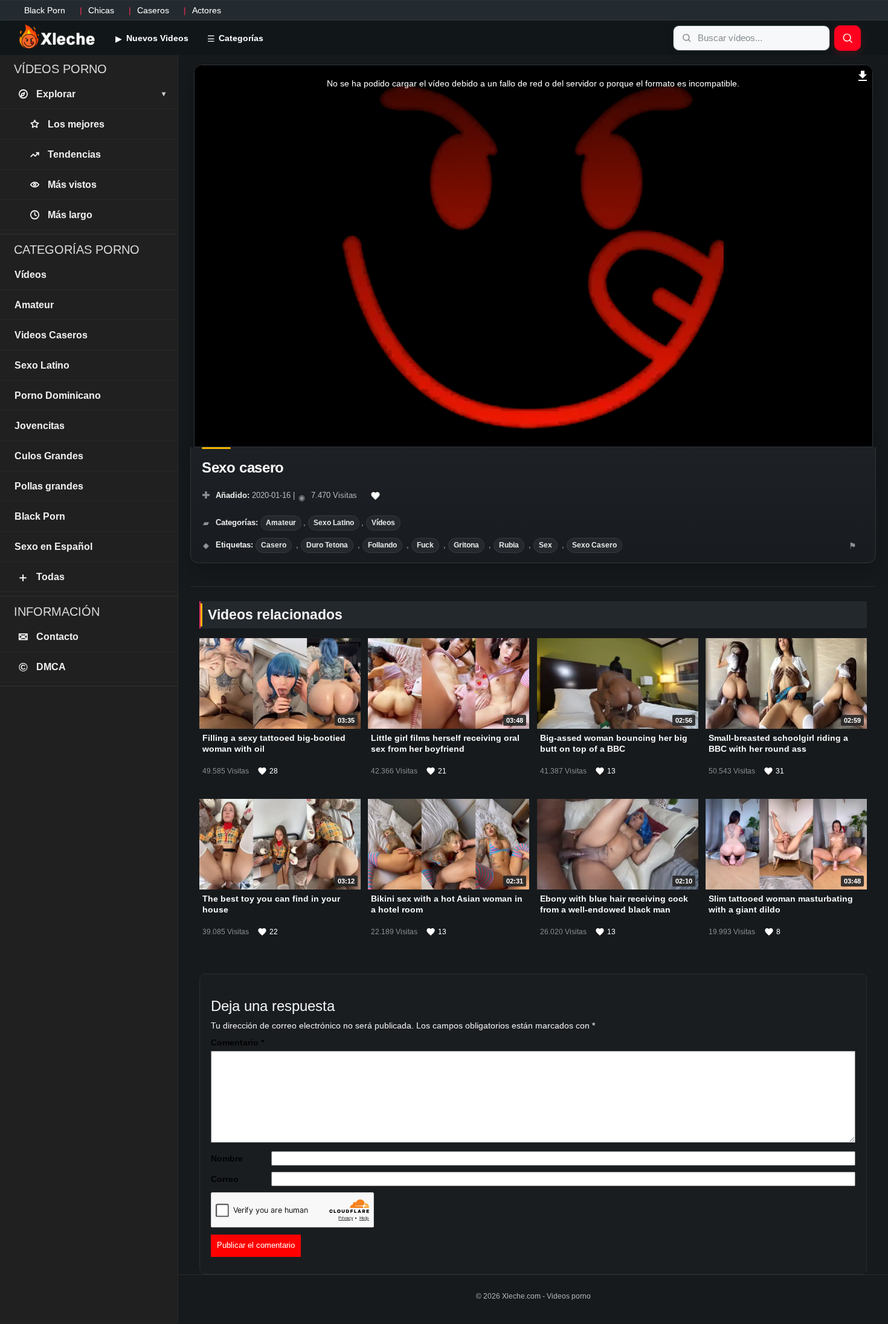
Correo (225, 1179)
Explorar (101, 94)
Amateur (281, 522)
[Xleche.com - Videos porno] (57, 37)
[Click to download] (862, 74)
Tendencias (74, 154)
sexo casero (594, 545)
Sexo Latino (334, 522)
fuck (425, 545)
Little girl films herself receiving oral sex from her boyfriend (445, 743)
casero (273, 545)
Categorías (239, 38)
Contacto (48, 637)
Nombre (227, 1158)
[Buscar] (847, 38)
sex (545, 545)
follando (382, 545)
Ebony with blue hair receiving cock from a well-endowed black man (614, 904)
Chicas (101, 10)
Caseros (153, 10)
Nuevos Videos (156, 38)
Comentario (237, 1042)
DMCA (42, 667)
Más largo (70, 215)
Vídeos (383, 522)
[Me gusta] (375, 496)
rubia (509, 545)
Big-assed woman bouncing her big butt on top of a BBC (613, 743)
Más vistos (72, 184)
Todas (41, 577)
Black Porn (44, 10)
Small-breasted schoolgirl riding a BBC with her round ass (778, 743)
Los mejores (76, 124)
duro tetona (327, 545)
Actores (206, 10)
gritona (466, 545)
